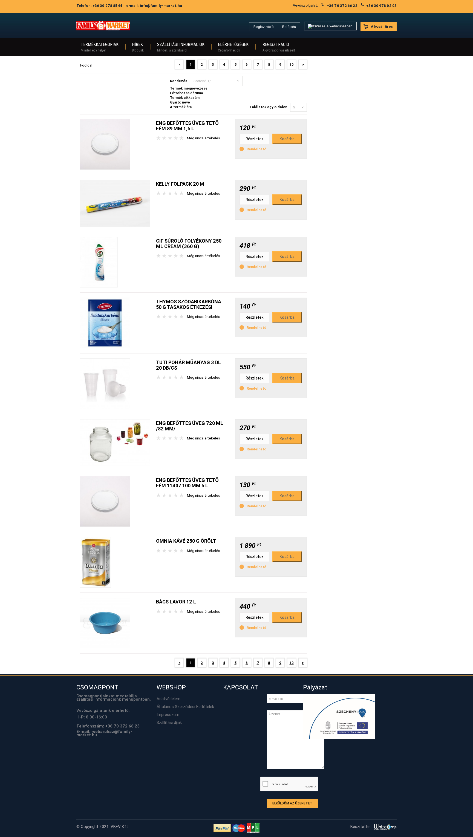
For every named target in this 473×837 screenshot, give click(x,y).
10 (292, 64)
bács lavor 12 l (176, 602)
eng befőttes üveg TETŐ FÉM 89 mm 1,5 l (187, 125)
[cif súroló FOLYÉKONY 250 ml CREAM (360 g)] (99, 262)
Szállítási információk (180, 47)
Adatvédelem (168, 698)
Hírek (138, 47)
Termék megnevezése (188, 88)
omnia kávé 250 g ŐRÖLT (186, 541)
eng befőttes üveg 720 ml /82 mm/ (189, 426)
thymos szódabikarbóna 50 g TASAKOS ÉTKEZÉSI (188, 304)
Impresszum (168, 714)
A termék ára (181, 107)
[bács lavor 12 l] (105, 623)
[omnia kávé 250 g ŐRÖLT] (95, 562)
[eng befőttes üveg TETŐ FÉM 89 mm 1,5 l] (105, 144)
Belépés (289, 27)
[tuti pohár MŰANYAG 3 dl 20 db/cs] (105, 383)
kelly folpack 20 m (180, 184)
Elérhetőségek (233, 47)
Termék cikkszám (185, 98)
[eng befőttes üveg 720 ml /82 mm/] (115, 442)
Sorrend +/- (203, 81)
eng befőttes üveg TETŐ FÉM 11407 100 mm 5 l (187, 482)
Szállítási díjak (169, 722)
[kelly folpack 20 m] (115, 203)
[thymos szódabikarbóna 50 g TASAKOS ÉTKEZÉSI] (105, 323)
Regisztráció (263, 27)
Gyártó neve (180, 102)
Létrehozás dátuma (186, 93)
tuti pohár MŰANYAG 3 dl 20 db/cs (188, 365)
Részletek (254, 139)
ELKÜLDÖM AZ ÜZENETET (292, 803)
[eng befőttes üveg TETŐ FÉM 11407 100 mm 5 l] (105, 501)
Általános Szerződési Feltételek (185, 706)
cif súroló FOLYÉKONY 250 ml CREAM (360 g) (188, 243)
